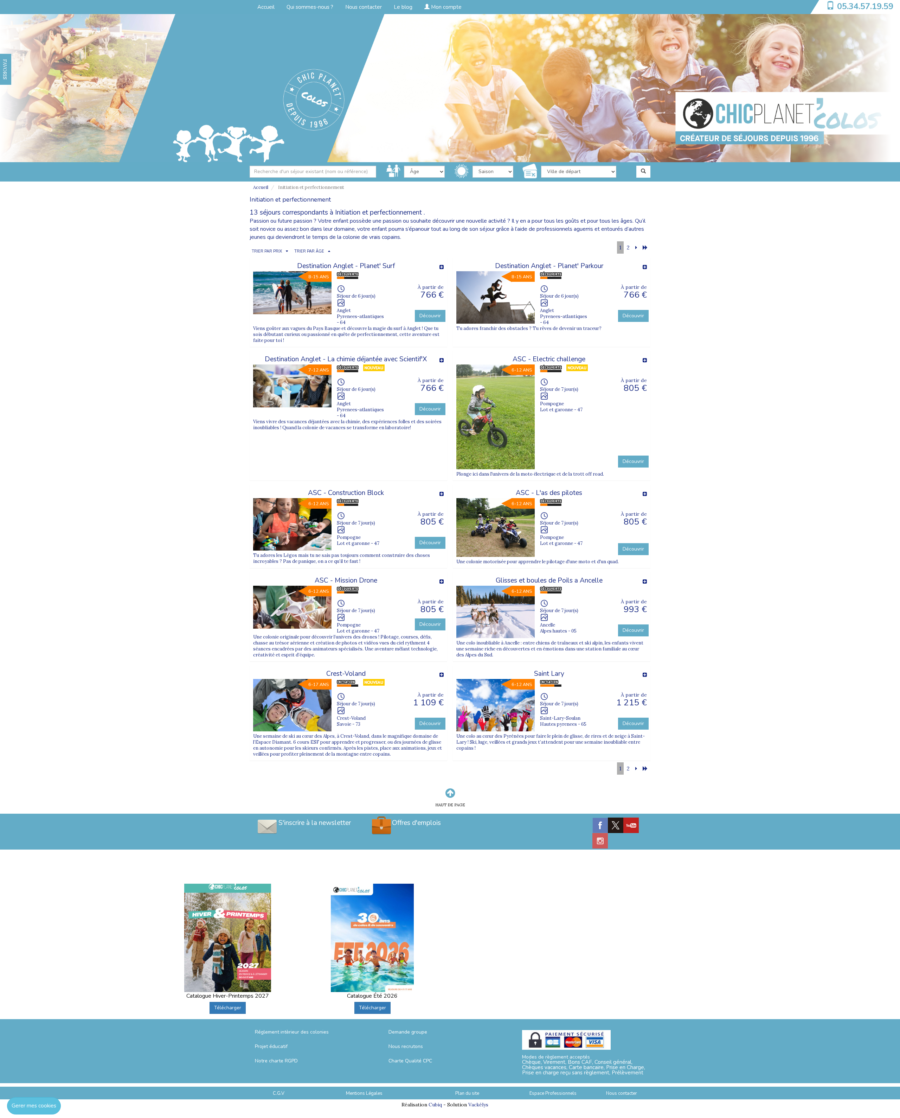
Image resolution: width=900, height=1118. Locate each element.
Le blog (403, 7)
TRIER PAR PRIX (267, 251)
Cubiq (435, 1104)
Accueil (266, 7)
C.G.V (278, 1093)
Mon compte (446, 7)
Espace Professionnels (553, 1093)
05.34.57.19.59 (865, 6)
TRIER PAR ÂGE (309, 251)
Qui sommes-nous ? (310, 7)
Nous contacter (363, 7)
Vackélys (478, 1104)
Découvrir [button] (430, 315)
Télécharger (227, 1007)
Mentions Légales (364, 1093)
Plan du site (467, 1093)
